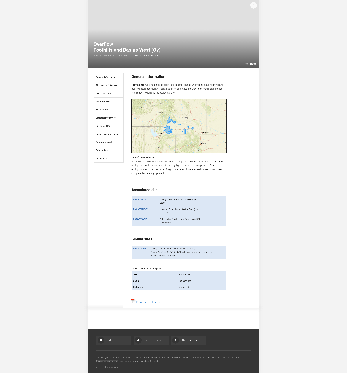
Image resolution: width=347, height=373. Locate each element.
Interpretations (103, 126)
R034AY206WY (140, 248)
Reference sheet (104, 142)
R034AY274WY (140, 219)
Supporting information (107, 134)
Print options (102, 150)
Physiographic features (107, 85)
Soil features (102, 109)
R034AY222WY (140, 199)
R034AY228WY (140, 209)
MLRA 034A (123, 55)
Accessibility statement (107, 367)
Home (96, 55)
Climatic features (104, 93)
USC (246, 64)
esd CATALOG (108, 55)
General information (105, 77)
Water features (103, 101)
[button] (253, 5)
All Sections (101, 158)
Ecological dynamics (106, 118)
